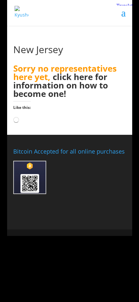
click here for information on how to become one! (60, 85)
